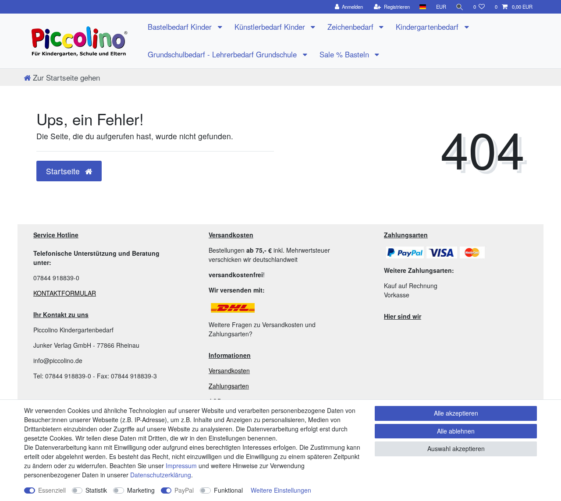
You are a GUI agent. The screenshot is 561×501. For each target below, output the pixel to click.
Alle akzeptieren (456, 413)
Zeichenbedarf (351, 26)
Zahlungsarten (229, 385)
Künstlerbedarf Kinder (270, 26)
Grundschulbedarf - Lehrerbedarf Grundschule (223, 54)
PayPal (184, 490)
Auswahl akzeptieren (456, 448)
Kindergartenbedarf (428, 26)
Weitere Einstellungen (281, 490)
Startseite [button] (64, 171)
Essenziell (52, 490)
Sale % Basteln (345, 54)
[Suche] (460, 7)
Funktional (228, 490)
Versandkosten (229, 370)
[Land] (423, 7)
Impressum (181, 465)
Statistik (96, 490)
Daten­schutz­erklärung (160, 474)
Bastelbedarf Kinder (181, 26)
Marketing (141, 490)
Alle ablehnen (456, 431)
